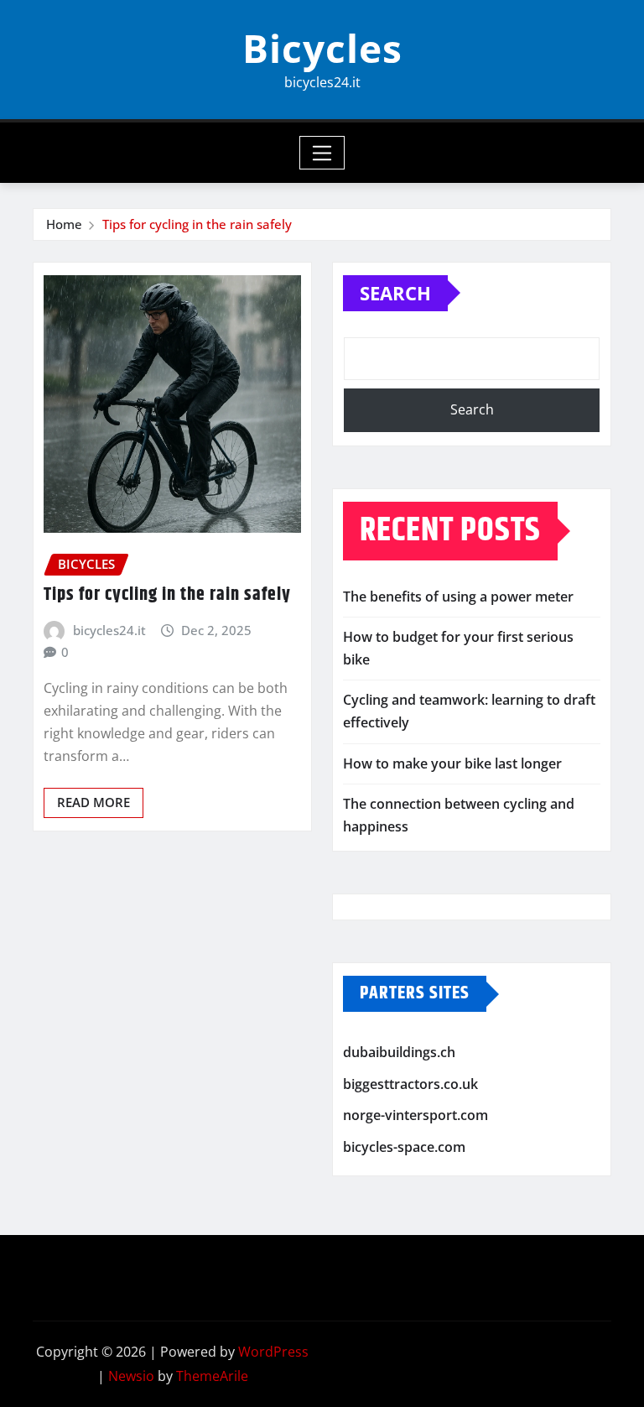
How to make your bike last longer (452, 763)
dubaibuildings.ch (399, 1052)
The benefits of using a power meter (458, 596)
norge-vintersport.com (415, 1115)
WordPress (273, 1351)
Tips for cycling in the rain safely (197, 224)
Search (395, 292)
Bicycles (322, 48)
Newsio (131, 1376)
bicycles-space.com (404, 1147)
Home (64, 224)
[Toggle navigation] (322, 152)
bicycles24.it (109, 630)
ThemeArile (212, 1376)
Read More (93, 802)
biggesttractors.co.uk (410, 1084)
